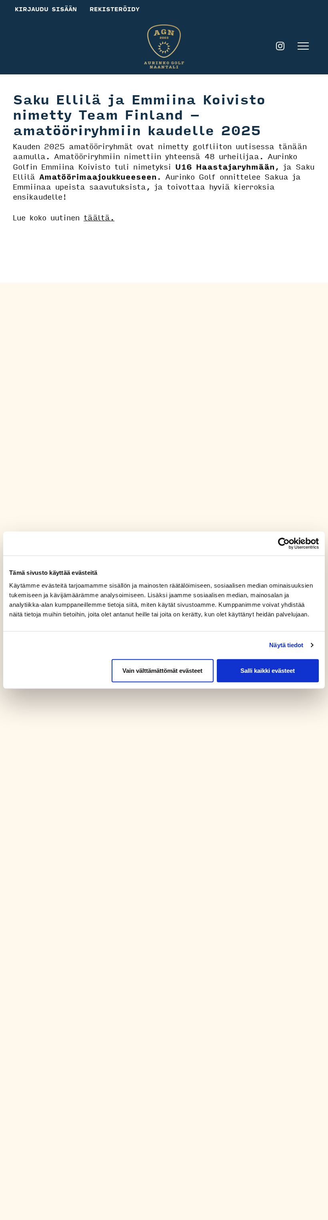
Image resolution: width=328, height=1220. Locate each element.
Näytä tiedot (286, 645)
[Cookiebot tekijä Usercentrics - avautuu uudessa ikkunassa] (284, 544)
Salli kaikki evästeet (267, 670)
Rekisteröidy (115, 9)
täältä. (99, 217)
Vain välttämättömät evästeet (162, 670)
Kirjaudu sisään (46, 9)
